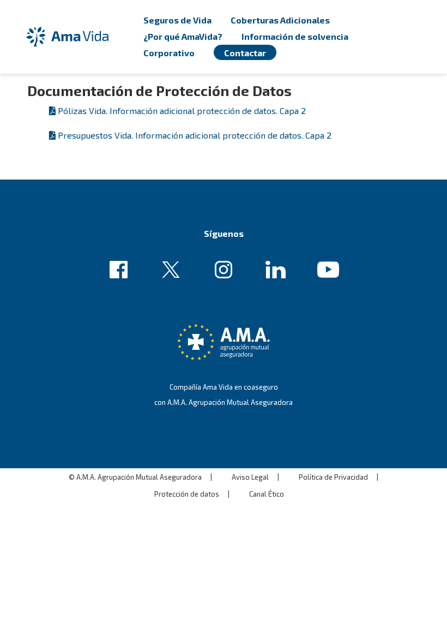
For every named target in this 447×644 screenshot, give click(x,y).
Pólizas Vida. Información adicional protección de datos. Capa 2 (182, 110)
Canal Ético (266, 494)
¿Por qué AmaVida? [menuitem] (182, 36)
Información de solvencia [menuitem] (294, 36)
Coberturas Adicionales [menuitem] (280, 20)
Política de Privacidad (333, 477)
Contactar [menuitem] (245, 52)
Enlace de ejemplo (122, 270)
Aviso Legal (250, 477)
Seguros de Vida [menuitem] (177, 20)
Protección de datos (186, 494)
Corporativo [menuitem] (169, 52)
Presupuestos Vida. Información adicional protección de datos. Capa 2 (194, 135)
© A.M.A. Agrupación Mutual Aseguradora (135, 477)
